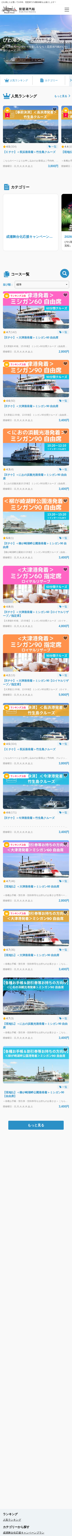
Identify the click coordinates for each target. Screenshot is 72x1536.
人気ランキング (12, 1519)
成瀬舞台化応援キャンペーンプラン (23, 1532)
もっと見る (60, 96)
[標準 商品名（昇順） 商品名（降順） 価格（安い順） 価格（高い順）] (42, 284)
